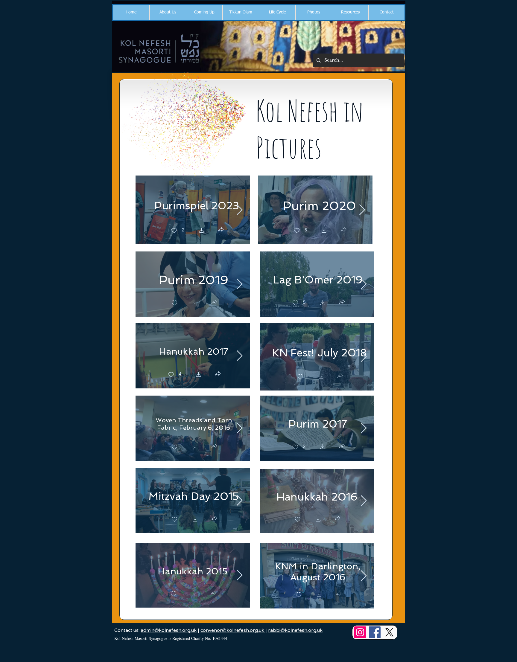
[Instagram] (360, 632)
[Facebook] (375, 632)
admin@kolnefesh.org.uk (169, 630)
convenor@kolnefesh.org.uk (232, 630)
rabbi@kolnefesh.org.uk (295, 630)
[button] (167, 12)
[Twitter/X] (389, 632)
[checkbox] (177, 231)
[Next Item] (239, 210)
